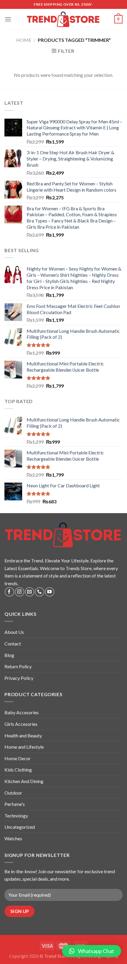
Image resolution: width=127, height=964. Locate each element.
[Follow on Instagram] (19, 591)
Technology (16, 815)
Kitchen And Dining (23, 781)
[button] (91, 951)
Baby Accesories (21, 712)
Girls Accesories (21, 724)
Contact (12, 643)
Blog (9, 655)
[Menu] (8, 19)
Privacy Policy (18, 678)
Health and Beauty (23, 735)
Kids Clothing (18, 769)
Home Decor (17, 758)
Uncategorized (19, 827)
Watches (13, 838)
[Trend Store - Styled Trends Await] (64, 19)
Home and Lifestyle (24, 747)
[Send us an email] (29, 591)
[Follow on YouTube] (49, 591)
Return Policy (18, 666)
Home (23, 40)
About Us (14, 632)
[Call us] (39, 591)
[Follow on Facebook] (9, 591)
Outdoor (13, 793)
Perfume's (14, 804)
